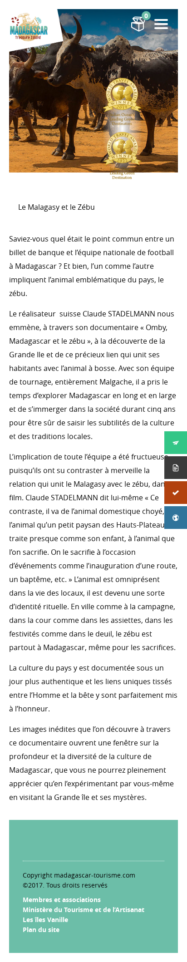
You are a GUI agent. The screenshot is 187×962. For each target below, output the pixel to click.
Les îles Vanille (45, 919)
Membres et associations (62, 899)
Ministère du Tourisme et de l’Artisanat (83, 909)
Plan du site (41, 929)
